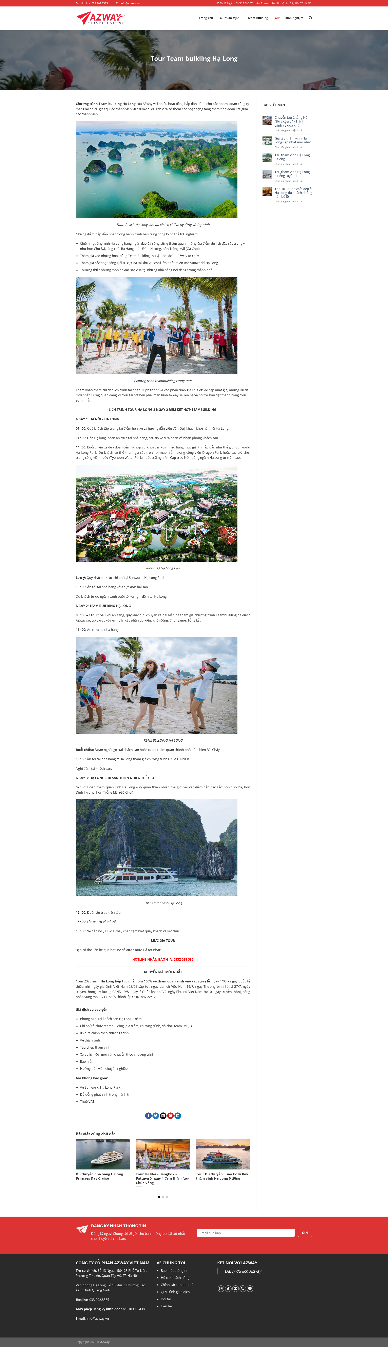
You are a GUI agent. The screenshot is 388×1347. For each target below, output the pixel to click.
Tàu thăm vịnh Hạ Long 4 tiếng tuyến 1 (292, 174)
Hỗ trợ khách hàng (175, 1277)
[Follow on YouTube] (250, 1288)
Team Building (258, 18)
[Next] (244, 1160)
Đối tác (166, 1299)
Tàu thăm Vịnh (228, 18)
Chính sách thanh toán (178, 1285)
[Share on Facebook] (148, 1115)
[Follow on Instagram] (221, 1288)
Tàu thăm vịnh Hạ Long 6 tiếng (292, 157)
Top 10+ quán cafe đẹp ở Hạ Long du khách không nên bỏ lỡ (293, 193)
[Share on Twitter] (155, 1115)
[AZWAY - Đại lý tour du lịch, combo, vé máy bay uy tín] (101, 18)
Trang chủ (206, 18)
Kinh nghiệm (294, 18)
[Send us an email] (235, 1288)
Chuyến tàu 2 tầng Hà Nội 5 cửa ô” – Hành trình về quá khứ (290, 121)
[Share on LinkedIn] (177, 1115)
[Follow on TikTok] (228, 1288)
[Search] (310, 18)
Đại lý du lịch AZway (243, 1271)
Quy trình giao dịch (175, 1292)
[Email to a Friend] (163, 1115)
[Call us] (242, 1288)
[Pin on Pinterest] (170, 1115)
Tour (276, 18)
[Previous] (81, 1160)
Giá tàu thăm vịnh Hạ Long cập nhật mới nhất (292, 140)
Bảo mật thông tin (174, 1270)
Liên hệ (166, 1306)
